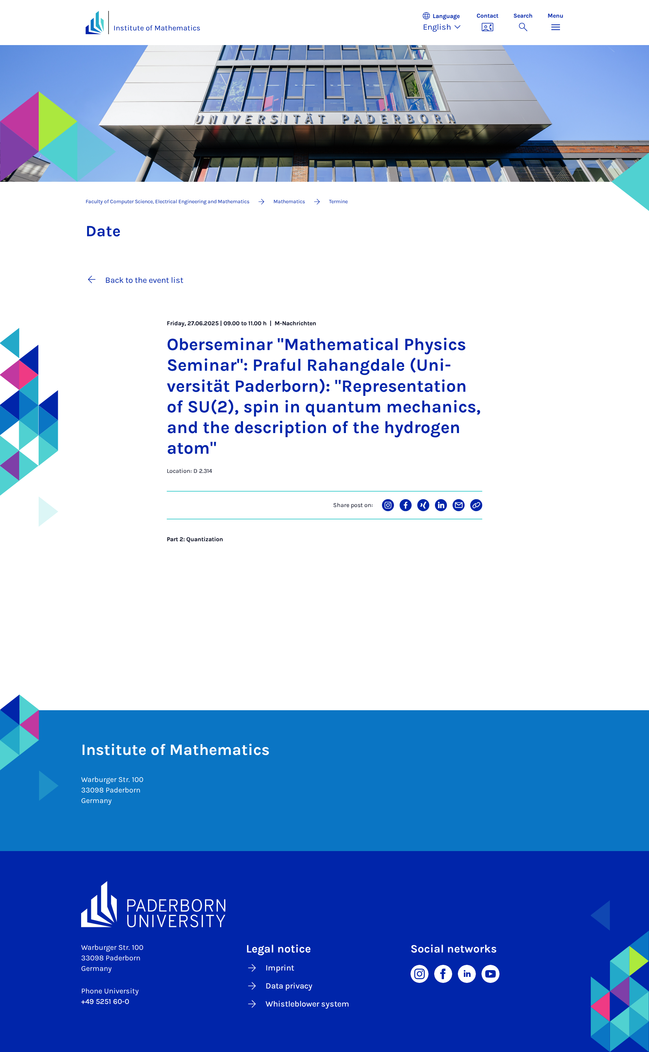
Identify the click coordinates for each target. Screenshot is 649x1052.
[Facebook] (443, 973)
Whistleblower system (307, 1004)
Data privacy (289, 986)
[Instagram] (420, 973)
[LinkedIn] (467, 973)
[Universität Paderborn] (324, 904)
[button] (445, 22)
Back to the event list (144, 280)
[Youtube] (490, 973)
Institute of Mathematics (157, 28)
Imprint (280, 968)
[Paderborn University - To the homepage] (95, 22)
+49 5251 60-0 (105, 1001)
